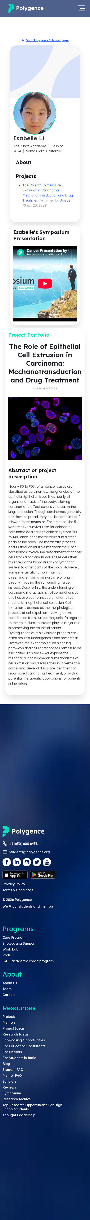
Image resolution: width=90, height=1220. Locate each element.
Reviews (9, 1087)
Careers (9, 995)
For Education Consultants (24, 1046)
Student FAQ (13, 1069)
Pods (6, 955)
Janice (65, 200)
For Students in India (19, 1058)
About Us (10, 983)
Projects (9, 1016)
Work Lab (10, 949)
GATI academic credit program (28, 961)
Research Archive (17, 1099)
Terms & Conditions (18, 890)
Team (7, 989)
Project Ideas (13, 1028)
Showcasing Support (19, 943)
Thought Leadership (19, 1115)
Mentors (9, 1022)
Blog (6, 1064)
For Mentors (12, 1052)
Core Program (14, 937)
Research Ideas (15, 1034)
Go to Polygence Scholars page (47, 40)
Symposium (12, 1093)
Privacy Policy (14, 884)
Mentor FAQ (12, 1075)
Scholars (9, 1081)
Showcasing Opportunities (24, 1040)
